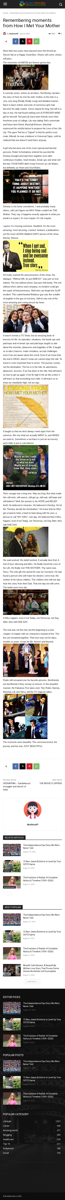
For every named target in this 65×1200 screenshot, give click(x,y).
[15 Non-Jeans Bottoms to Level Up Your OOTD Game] (12, 866)
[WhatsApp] (36, 41)
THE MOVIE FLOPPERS (50, 783)
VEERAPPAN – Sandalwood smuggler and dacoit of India (16, 786)
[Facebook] (16, 41)
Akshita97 (13, 33)
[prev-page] (5, 893)
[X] (23, 41)
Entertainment (9, 887)
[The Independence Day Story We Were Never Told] (12, 850)
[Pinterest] (29, 41)
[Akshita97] (5, 33)
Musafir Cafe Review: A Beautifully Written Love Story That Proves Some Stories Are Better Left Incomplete (41, 968)
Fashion (7, 871)
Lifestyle (7, 855)
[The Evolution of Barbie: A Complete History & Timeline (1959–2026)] (12, 882)
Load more (31, 981)
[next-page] (10, 893)
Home (5, 13)
